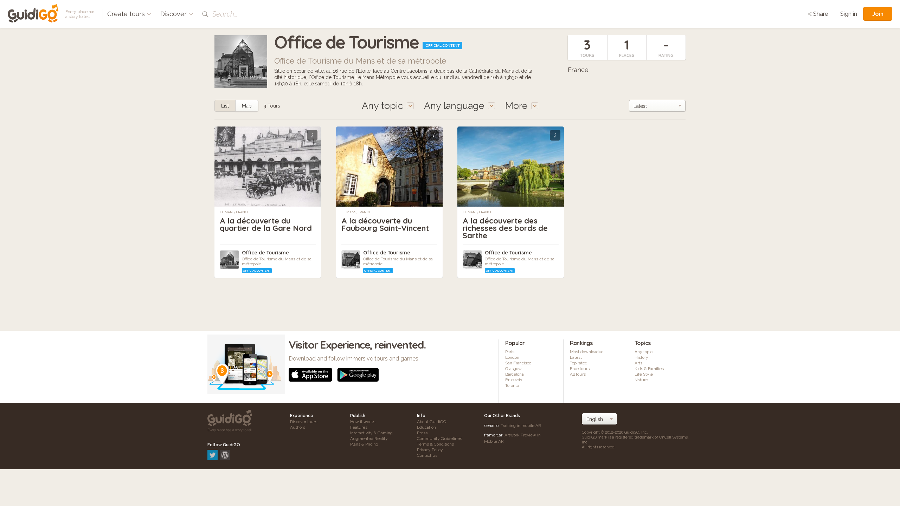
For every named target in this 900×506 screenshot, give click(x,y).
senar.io (491, 425)
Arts (638, 363)
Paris (509, 351)
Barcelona (514, 374)
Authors (297, 427)
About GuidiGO (431, 421)
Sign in (848, 14)
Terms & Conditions (435, 444)
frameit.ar (493, 435)
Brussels (513, 379)
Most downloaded (587, 351)
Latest (576, 357)
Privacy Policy (430, 449)
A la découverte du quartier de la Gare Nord (266, 224)
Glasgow (513, 368)
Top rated (578, 363)
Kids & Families (649, 368)
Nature (641, 379)
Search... (224, 14)
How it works (362, 421)
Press (422, 432)
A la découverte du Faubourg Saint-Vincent (385, 224)
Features (358, 427)
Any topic (643, 351)
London (512, 357)
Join (877, 13)
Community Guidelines (439, 438)
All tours (578, 374)
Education (426, 427)
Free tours (580, 368)
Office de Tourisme (265, 252)
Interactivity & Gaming (371, 432)
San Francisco (518, 363)
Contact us (427, 455)
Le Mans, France (234, 212)
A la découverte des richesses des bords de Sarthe (505, 228)
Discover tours (303, 421)
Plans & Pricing (364, 444)
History (641, 357)
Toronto (512, 385)
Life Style (644, 374)
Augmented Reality (369, 438)
